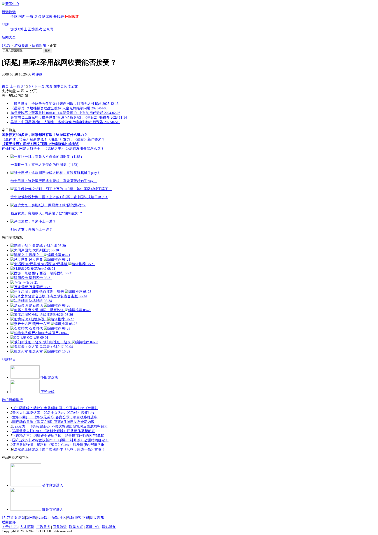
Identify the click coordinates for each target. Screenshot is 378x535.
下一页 (39, 86)
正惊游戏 (35, 29)
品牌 (5, 24)
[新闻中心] (10, 4)
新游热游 (9, 12)
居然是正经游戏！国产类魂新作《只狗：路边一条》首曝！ (59, 449)
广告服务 (43, 527)
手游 (29, 16)
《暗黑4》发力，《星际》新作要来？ (76, 139)
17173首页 (10, 517)
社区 (62, 517)
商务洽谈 (60, 527)
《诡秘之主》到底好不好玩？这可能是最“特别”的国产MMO (58, 435)
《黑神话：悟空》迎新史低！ (24, 139)
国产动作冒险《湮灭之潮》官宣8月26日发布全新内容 (53, 422)
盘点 (37, 16)
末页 (49, 86)
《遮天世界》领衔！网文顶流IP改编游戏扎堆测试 (40, 144)
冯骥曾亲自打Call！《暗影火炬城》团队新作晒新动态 (53, 431)
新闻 (21, 517)
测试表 (47, 16)
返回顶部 (9, 522)
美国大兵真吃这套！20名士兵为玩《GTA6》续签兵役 (53, 412)
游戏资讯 (21, 45)
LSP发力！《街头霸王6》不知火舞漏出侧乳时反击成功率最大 (60, 426)
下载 (85, 517)
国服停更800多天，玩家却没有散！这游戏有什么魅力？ (45, 135)
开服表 (58, 16)
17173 (6, 45)
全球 (14, 16)
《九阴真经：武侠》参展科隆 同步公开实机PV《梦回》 (55, 408)
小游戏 (53, 517)
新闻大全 (9, 37)
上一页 (15, 86)
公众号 (48, 29)
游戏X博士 (18, 29)
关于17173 (10, 527)
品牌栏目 (9, 359)
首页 (5, 86)
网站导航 (109, 527)
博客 (78, 517)
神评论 (37, 74)
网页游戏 (97, 517)
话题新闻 (39, 45)
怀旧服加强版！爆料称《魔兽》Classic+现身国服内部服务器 (58, 445)
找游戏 (42, 517)
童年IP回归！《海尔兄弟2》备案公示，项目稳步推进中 (55, 417)
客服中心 (93, 527)
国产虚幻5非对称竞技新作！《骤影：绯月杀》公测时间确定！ (60, 440)
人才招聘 (27, 527)
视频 (70, 517)
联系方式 (76, 527)
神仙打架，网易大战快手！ (23, 148)
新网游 (31, 517)
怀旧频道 (72, 16)
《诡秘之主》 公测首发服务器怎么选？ (74, 148)
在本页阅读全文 (65, 86)
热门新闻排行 (12, 400)
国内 (21, 16)
